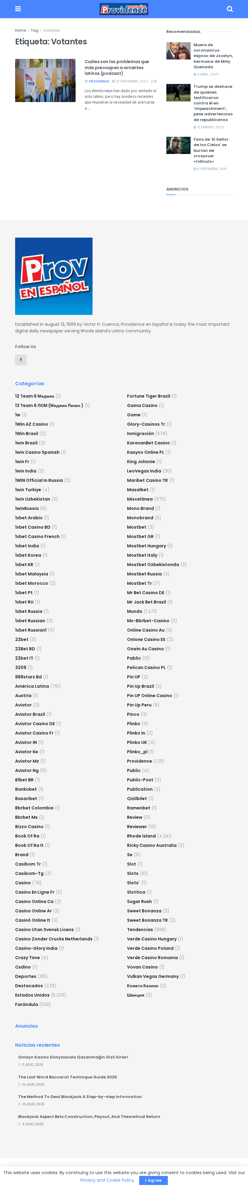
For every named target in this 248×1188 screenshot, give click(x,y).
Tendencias (140, 930)
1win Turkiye (28, 490)
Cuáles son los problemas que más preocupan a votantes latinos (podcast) (117, 67)
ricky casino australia (152, 845)
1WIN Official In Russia (39, 480)
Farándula (26, 1004)
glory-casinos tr (146, 424)
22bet (21, 639)
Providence (139, 761)
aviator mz (27, 761)
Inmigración (140, 434)
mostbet (136, 527)
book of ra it (29, 845)
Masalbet (137, 490)
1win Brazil (26, 443)
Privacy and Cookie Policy (107, 1180)
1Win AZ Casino (31, 424)
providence (99, 81)
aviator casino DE (35, 724)
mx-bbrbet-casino (148, 621)
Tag (34, 30)
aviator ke (26, 752)
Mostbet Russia (144, 574)
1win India (25, 471)
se (129, 855)
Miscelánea (140, 499)
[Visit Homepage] (124, 9)
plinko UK (137, 742)
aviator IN (26, 742)
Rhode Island (141, 836)
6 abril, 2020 (207, 74)
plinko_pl (137, 752)
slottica (136, 892)
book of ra (27, 836)
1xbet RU (24, 602)
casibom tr (28, 864)
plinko (133, 724)
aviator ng (27, 770)
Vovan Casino (142, 967)
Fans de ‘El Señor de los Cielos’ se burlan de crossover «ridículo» (211, 150)
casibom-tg (29, 873)
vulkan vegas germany (153, 976)
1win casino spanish (37, 452)
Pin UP (133, 677)
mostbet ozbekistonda (153, 565)
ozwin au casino (145, 649)
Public (134, 770)
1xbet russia (28, 611)
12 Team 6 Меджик (34, 396)
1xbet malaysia (31, 574)
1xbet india (27, 546)
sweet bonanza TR (147, 920)
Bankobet (26, 789)
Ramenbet (138, 808)
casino (23, 883)
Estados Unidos (32, 995)
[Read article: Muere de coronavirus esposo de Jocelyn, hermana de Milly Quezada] (178, 50)
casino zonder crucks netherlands (54, 939)
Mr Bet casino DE (145, 593)
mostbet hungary (146, 546)
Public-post (140, 780)
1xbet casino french (37, 536)
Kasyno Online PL (145, 452)
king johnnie (141, 462)
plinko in (136, 733)
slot (131, 864)
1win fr (22, 462)
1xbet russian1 (31, 630)
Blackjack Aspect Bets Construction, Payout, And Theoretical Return (89, 1116)
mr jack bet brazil (146, 602)
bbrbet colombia (34, 808)
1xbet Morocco (31, 583)
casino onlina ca (34, 901)
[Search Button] (230, 9)
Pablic (134, 658)
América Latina (32, 686)
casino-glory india (36, 948)
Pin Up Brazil (140, 686)
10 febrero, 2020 (210, 127)
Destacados (29, 986)
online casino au (146, 630)
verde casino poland (150, 948)
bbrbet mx (26, 817)
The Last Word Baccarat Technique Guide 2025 (67, 1077)
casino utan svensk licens (44, 930)
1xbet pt (24, 593)
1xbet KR (24, 565)
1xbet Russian (30, 621)
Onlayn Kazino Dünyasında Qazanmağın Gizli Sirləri (73, 1057)
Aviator (23, 705)
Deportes (25, 976)
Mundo (134, 611)
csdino (23, 967)
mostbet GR (140, 536)
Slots (133, 873)
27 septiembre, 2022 (131, 81)
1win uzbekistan (32, 499)
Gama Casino (142, 405)
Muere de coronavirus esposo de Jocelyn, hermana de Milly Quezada (213, 56)
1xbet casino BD (33, 527)
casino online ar (33, 911)
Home (20, 30)
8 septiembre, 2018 (211, 169)
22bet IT (24, 658)
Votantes (51, 30)
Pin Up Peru (139, 705)
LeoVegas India (144, 471)
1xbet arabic (29, 518)
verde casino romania (152, 958)
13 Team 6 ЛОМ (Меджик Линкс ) (49, 405)
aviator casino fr (34, 733)
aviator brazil (30, 714)
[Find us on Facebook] (21, 359)
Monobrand (140, 518)
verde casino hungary (152, 939)
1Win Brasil (26, 434)
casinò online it (32, 920)
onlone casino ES (146, 639)
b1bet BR (24, 780)
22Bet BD (25, 649)
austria (23, 696)
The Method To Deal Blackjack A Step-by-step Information (80, 1097)
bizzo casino (29, 827)
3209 (20, 667)
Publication (140, 789)
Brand (21, 855)
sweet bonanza (144, 911)
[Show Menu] (18, 9)
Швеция (135, 995)
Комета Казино (142, 986)
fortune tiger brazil (148, 396)
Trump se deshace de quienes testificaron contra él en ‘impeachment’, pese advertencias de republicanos (213, 103)
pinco (133, 714)
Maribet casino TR (147, 480)
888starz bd (28, 677)
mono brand (140, 508)
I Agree (153, 1180)
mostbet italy (142, 555)
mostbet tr (139, 583)
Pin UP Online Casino (149, 696)
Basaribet (26, 799)
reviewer (137, 827)
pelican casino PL (146, 667)
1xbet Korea (28, 555)
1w (17, 415)
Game (134, 415)
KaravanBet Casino (148, 443)
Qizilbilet (137, 799)
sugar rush (139, 901)
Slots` (133, 883)
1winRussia (27, 508)
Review (134, 817)
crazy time (27, 958)
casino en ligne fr (34, 892)
